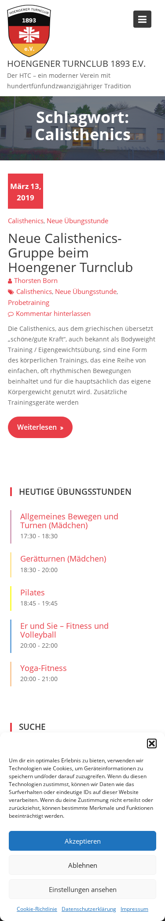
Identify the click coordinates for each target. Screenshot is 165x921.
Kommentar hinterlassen (53, 313)
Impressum (134, 909)
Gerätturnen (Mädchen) (63, 558)
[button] (151, 743)
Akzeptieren (83, 841)
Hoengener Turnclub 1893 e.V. (76, 63)
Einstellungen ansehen (83, 889)
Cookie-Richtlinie (37, 909)
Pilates (32, 592)
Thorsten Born (36, 280)
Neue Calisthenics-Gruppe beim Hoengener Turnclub (70, 252)
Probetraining (28, 302)
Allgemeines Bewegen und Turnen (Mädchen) (69, 520)
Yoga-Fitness (43, 668)
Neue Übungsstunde (77, 220)
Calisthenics (26, 220)
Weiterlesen (37, 427)
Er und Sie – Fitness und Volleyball (64, 630)
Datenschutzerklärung (89, 909)
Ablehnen (82, 865)
